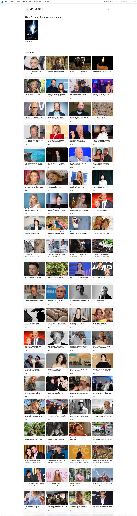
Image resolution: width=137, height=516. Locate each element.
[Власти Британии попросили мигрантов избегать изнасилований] (80, 364)
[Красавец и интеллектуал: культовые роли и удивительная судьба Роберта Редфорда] (80, 410)
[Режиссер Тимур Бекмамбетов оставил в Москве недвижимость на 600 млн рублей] (80, 112)
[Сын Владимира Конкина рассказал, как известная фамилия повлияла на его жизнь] (80, 135)
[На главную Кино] (5, 1)
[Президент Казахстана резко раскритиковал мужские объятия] (57, 295)
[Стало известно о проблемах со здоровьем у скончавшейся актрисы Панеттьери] (34, 66)
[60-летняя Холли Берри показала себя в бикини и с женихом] (80, 341)
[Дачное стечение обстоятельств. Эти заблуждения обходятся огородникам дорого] (102, 456)
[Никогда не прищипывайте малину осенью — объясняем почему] (57, 272)
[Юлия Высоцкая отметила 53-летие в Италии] (80, 318)
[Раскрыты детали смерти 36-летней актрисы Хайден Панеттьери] (57, 135)
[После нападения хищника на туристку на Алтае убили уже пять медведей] (80, 66)
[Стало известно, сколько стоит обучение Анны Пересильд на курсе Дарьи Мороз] (80, 272)
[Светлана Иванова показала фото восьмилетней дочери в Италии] (80, 387)
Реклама (12, 514)
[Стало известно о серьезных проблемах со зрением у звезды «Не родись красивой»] (34, 181)
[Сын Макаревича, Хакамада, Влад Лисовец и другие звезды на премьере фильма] (57, 158)
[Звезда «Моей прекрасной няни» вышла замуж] (80, 433)
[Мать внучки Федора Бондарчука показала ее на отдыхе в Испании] (57, 410)
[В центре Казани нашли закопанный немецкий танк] (34, 250)
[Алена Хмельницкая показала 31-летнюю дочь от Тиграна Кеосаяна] (80, 295)
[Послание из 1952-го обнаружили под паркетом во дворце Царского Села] (102, 112)
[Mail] (2, 1)
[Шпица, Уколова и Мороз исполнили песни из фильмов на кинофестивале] (102, 387)
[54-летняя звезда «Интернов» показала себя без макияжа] (80, 501)
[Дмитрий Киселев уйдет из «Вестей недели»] (80, 158)
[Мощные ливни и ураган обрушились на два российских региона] (102, 433)
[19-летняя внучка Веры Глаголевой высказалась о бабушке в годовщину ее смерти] (102, 318)
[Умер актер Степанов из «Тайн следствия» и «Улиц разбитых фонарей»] (34, 410)
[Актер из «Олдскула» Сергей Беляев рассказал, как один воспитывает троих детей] (57, 227)
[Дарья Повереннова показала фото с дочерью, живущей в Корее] (102, 181)
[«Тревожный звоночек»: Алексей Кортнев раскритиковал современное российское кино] (34, 295)
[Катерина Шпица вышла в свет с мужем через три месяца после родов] (102, 135)
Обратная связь (131, 514)
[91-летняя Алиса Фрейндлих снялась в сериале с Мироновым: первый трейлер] (57, 66)
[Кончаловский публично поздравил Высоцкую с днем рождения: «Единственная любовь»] (102, 227)
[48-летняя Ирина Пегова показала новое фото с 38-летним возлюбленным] (102, 272)
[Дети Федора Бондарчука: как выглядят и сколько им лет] (34, 112)
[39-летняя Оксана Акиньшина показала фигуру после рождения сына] (102, 341)
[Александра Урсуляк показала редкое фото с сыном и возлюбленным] (34, 227)
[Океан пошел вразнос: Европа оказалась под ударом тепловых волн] (34, 158)
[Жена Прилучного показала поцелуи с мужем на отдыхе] (34, 456)
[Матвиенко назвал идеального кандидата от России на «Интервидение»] (57, 456)
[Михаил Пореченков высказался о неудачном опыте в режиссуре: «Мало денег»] (102, 501)
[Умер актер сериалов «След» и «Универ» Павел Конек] (34, 272)
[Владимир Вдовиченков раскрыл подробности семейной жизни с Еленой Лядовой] (57, 89)
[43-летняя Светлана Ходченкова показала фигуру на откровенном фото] (80, 204)
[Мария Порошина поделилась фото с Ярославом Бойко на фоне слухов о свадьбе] (102, 89)
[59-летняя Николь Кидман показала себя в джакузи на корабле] (34, 387)
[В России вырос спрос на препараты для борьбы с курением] (34, 501)
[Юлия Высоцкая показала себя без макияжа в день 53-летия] (34, 204)
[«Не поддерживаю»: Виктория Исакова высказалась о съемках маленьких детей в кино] (57, 204)
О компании (6, 514)
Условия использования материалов (119, 514)
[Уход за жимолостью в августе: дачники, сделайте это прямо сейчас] (34, 433)
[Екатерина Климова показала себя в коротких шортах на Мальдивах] (80, 227)
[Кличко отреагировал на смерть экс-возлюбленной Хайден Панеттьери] (102, 204)
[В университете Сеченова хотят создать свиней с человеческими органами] (57, 318)
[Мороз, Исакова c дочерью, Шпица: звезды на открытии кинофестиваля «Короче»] (57, 387)
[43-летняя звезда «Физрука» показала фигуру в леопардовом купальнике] (80, 456)
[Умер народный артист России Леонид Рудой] (102, 66)
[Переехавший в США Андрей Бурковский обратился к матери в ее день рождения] (57, 112)
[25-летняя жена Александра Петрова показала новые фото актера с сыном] (102, 158)
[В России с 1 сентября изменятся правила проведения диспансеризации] (57, 250)
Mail (2, 514)
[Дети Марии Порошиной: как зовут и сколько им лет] (34, 89)
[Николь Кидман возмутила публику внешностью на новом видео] (102, 410)
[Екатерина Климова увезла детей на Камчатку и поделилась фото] (102, 364)
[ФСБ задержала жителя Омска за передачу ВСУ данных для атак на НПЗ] (57, 501)
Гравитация (28, 41)
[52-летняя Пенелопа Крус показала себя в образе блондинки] (57, 364)
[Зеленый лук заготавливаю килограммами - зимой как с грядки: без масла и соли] (102, 250)
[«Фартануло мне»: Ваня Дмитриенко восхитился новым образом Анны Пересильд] (80, 478)
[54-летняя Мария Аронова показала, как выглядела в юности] (102, 295)
